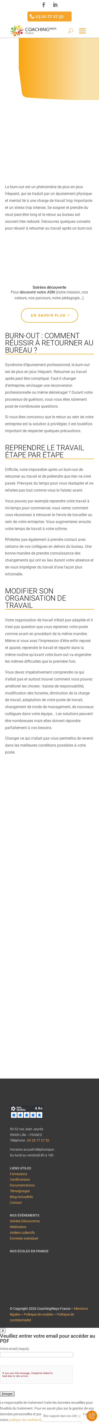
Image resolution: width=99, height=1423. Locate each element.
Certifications (20, 1179)
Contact (16, 1203)
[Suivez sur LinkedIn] (55, 5)
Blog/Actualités (21, 1197)
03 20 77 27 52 (49, 16)
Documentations (22, 1185)
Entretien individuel (24, 1238)
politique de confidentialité (28, 1420)
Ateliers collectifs (22, 1233)
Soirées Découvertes (25, 1221)
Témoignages (20, 1191)
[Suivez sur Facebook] (44, 5)
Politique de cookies (38, 1314)
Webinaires (18, 1227)
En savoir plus (48, 315)
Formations (18, 1174)
